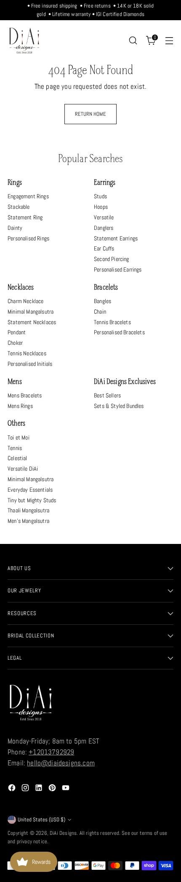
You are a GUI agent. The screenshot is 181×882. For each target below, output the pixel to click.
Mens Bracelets (25, 395)
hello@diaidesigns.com (61, 762)
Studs (100, 196)
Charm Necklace (25, 301)
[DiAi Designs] (24, 40)
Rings (15, 183)
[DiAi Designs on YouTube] (66, 789)
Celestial (17, 458)
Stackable (19, 207)
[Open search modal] (132, 40)
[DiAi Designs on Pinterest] (53, 789)
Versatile (104, 217)
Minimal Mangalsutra (30, 311)
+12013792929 (51, 752)
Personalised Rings (28, 238)
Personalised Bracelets (119, 332)
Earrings (104, 183)
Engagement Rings (28, 196)
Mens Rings (20, 406)
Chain (100, 311)
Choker (15, 342)
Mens (15, 382)
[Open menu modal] (169, 40)
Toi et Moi (18, 437)
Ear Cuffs (104, 248)
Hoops (101, 207)
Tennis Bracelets (112, 322)
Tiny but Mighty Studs (32, 500)
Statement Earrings (116, 238)
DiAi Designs (63, 833)
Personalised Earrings (118, 269)
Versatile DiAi (23, 468)
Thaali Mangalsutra (28, 510)
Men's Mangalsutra (28, 521)
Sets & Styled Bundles (119, 406)
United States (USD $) (41, 819)
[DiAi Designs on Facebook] (13, 789)
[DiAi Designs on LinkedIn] (40, 789)
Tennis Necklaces (27, 353)
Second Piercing (111, 259)
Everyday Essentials (30, 489)
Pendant (17, 332)
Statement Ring (25, 217)
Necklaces (21, 287)
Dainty (15, 228)
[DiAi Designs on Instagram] (26, 789)
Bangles (102, 301)
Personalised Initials (30, 364)
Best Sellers (107, 395)
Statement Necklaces (32, 322)
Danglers (103, 228)
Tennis (15, 448)
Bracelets (106, 287)
